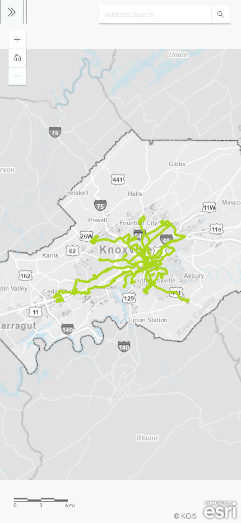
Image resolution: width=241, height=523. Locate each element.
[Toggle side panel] (12, 12)
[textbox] (155, 15)
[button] (17, 40)
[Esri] (220, 510)
